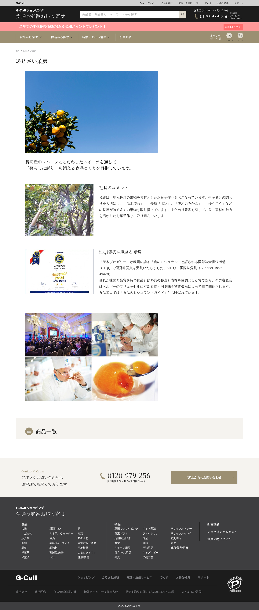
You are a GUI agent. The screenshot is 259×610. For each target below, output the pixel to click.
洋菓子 (25, 552)
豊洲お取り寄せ (87, 542)
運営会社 (21, 591)
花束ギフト (121, 533)
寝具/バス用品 (123, 552)
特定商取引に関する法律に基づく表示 (150, 591)
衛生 (173, 542)
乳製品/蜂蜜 (56, 552)
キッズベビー (151, 552)
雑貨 (117, 557)
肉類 (24, 542)
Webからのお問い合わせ (204, 477)
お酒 (52, 538)
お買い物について (219, 539)
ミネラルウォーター (61, 533)
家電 (117, 542)
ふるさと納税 (166, 3)
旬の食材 (83, 538)
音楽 (145, 538)
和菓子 (25, 557)
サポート (238, 3)
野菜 (24, 547)
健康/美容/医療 (179, 547)
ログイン (229, 40)
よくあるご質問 (192, 591)
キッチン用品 (122, 547)
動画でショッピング (126, 528)
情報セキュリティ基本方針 (101, 591)
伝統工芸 (148, 557)
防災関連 (176, 538)
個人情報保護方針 (65, 591)
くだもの (26, 533)
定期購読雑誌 (122, 538)
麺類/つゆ (55, 528)
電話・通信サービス (188, 3)
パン (52, 557)
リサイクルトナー (181, 528)
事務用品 (148, 547)
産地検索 (83, 547)
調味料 (53, 547)
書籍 (145, 542)
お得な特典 (222, 3)
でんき (208, 3)
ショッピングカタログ (222, 531)
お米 (24, 528)
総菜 (80, 533)
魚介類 (25, 538)
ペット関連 (149, 528)
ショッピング (146, 3)
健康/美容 (83, 557)
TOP (18, 50)
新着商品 (125, 37)
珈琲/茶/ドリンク (59, 542)
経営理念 (40, 591)
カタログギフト (87, 552)
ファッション (151, 533)
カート (240, 40)
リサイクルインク (181, 533)
